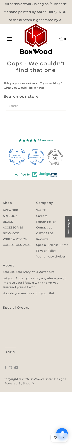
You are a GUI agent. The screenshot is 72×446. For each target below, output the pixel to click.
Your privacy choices (51, 256)
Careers (41, 216)
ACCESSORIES (13, 227)
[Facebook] (5, 368)
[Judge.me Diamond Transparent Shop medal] (36, 157)
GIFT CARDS (45, 233)
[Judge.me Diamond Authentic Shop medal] (17, 157)
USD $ (10, 352)
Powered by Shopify (19, 383)
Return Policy (46, 221)
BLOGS (8, 221)
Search (41, 210)
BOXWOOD (11, 233)
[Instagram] (10, 368)
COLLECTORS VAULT (17, 244)
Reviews (42, 239)
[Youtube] (16, 368)
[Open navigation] (9, 39)
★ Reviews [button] (68, 226)
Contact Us (44, 227)
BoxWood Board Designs (48, 379)
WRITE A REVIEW (15, 239)
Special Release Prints (52, 244)
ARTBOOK (10, 216)
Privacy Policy (46, 250)
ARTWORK (10, 210)
